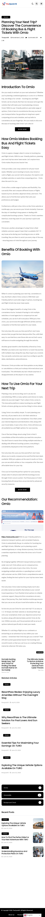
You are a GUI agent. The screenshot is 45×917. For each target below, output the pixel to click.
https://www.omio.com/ (10, 537)
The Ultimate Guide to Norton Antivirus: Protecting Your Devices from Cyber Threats (35, 664)
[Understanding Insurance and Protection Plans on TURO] (38, 851)
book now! (22, 129)
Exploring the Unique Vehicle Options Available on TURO (22, 767)
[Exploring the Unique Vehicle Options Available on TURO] (22, 758)
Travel (6, 17)
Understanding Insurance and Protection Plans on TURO (14, 852)
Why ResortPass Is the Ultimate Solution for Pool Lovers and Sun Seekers (19, 720)
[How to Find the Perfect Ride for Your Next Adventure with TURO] (38, 837)
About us (11, 915)
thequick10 (5, 37)
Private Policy (21, 915)
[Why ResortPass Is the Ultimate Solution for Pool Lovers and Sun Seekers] (22, 710)
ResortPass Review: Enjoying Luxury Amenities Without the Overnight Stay (21, 695)
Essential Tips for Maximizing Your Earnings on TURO (20, 744)
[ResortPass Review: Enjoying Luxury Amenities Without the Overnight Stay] (22, 685)
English (29, 915)
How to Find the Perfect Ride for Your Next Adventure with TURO (15, 838)
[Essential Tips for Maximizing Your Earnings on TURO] (22, 735)
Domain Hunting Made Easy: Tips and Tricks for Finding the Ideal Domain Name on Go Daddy (9, 665)
